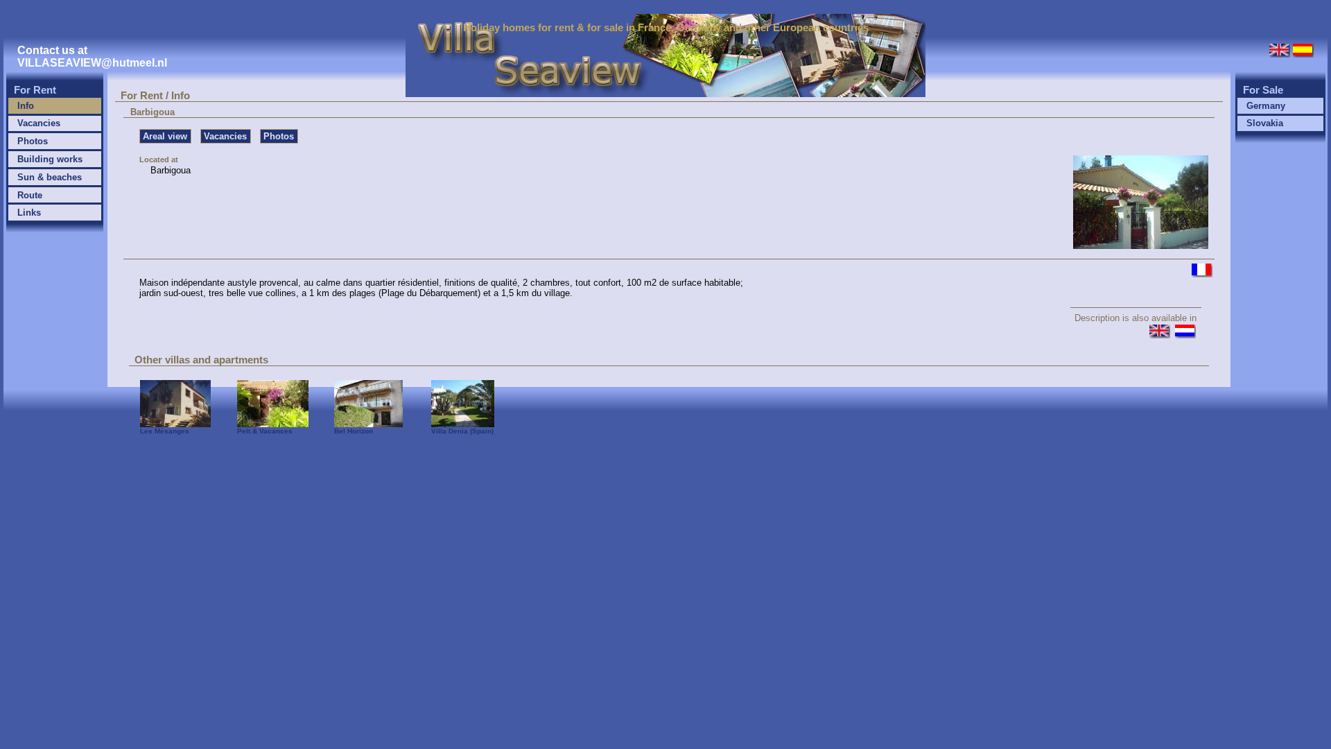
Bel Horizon (353, 431)
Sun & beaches (49, 177)
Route (29, 195)
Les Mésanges (164, 431)
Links (29, 212)
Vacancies (38, 123)
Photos (32, 141)
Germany (1265, 106)
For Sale (1263, 90)
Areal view (165, 136)
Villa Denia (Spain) (462, 431)
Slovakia (1264, 123)
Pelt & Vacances (265, 431)
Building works (49, 159)
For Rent (35, 90)
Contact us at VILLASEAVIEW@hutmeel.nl (92, 56)
